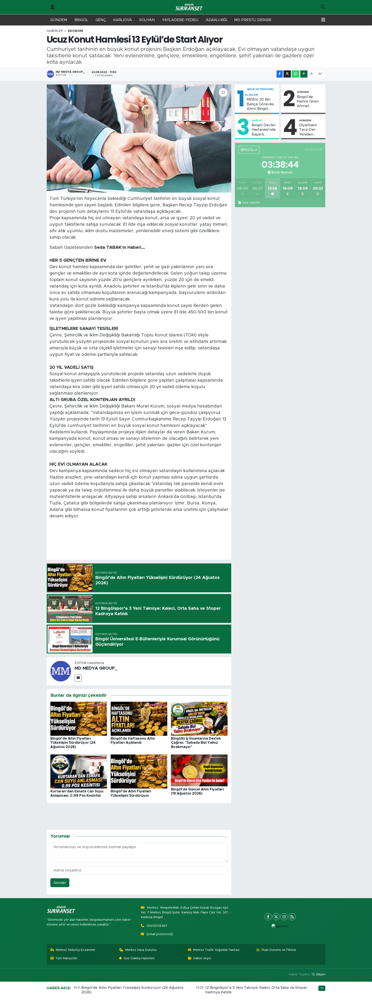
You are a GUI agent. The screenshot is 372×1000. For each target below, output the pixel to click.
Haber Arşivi (202, 958)
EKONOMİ (75, 31)
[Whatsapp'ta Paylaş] (295, 74)
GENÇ (101, 20)
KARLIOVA (122, 20)
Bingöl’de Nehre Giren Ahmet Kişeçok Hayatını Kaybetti (308, 101)
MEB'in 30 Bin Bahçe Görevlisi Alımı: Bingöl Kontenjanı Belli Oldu (260, 104)
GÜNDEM (58, 20)
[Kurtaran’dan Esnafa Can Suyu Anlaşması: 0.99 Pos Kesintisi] (78, 771)
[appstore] (280, 926)
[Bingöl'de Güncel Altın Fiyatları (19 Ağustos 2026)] (199, 770)
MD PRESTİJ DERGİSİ (252, 20)
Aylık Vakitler (251, 202)
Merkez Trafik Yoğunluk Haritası (216, 950)
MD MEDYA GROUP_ (96, 668)
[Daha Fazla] (303, 74)
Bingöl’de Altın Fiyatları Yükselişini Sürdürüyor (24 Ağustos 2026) (73, 742)
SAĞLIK (257, 120)
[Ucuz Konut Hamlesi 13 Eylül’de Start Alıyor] (139, 138)
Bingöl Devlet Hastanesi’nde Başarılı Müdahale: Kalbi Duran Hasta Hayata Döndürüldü (264, 130)
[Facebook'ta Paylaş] (280, 74)
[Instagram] (284, 916)
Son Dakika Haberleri (139, 958)
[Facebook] (268, 916)
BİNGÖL (81, 20)
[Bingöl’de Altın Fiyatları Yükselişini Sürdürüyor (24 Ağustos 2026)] (78, 718)
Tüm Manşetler (66, 958)
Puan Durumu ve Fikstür (279, 950)
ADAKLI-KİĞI (216, 20)
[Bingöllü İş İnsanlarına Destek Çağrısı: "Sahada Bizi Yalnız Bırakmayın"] (199, 718)
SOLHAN (147, 20)
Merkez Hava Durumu (141, 950)
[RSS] (292, 916)
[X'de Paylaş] (287, 74)
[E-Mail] (78, 678)
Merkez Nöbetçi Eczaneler (75, 950)
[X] (276, 916)
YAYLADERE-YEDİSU (180, 20)
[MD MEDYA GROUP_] (60, 671)
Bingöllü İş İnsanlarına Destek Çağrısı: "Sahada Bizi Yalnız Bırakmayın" (196, 742)
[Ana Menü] (323, 20)
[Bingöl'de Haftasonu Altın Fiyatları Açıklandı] (139, 718)
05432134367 (157, 925)
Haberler (55, 31)
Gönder (60, 883)
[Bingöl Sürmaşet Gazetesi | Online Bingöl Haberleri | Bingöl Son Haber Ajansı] (189, 7)
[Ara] (323, 7)
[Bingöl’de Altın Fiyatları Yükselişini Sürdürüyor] (139, 771)
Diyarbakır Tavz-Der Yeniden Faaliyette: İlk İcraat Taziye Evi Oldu (310, 130)
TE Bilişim (318, 974)
